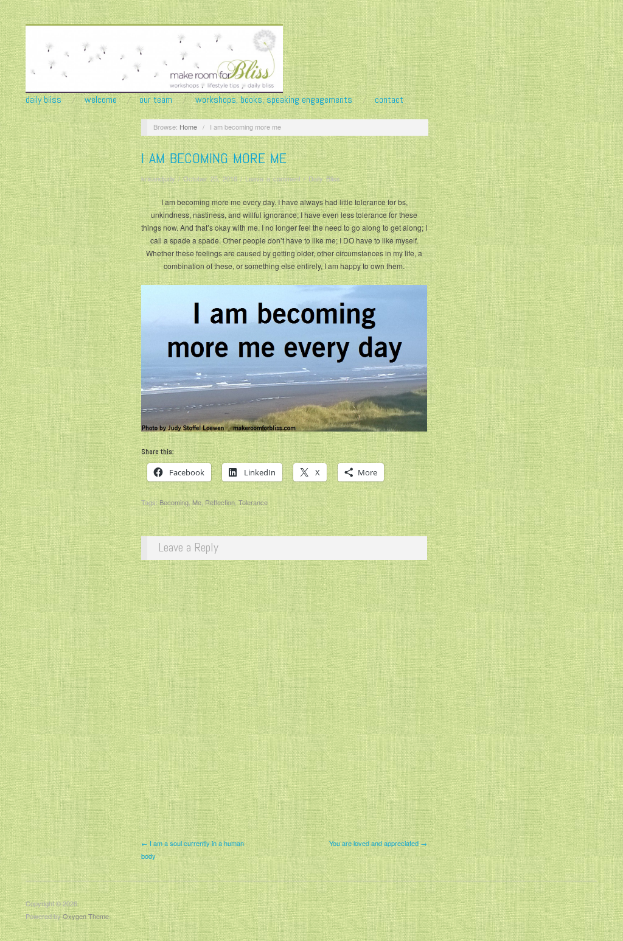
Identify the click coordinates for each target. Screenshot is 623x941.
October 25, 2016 (210, 178)
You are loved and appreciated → (378, 843)
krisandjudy (158, 178)
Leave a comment (273, 178)
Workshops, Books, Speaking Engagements (273, 100)
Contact (389, 100)
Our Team (155, 100)
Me (196, 502)
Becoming (174, 502)
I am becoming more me (214, 158)
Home (188, 126)
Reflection (220, 502)
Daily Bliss (43, 100)
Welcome (101, 100)
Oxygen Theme (86, 916)
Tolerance (253, 502)
